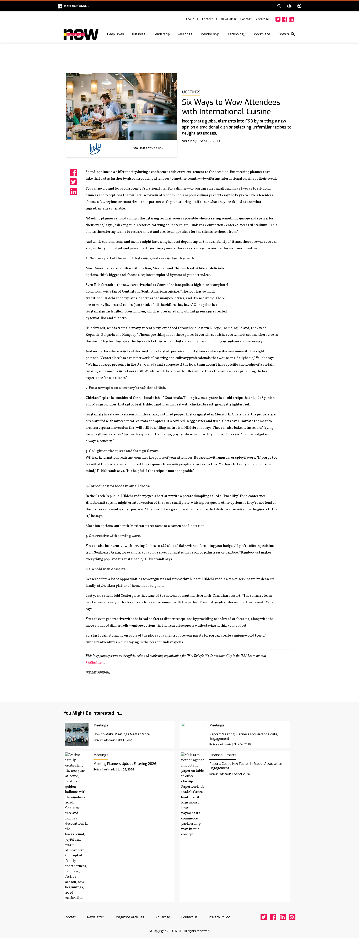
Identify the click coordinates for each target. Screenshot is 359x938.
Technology (236, 34)
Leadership (162, 34)
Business (138, 34)
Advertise (262, 19)
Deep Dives (115, 34)
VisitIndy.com (95, 662)
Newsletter (228, 19)
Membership (209, 34)
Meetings (185, 34)
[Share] (73, 172)
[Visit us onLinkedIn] (291, 19)
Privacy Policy (219, 917)
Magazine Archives (130, 917)
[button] (73, 6)
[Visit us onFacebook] (284, 19)
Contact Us (209, 19)
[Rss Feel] (292, 917)
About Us (192, 19)
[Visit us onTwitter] (277, 19)
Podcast (246, 19)
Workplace (262, 34)
